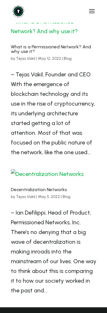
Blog (68, 58)
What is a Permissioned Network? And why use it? (51, 49)
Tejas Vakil (25, 58)
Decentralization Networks (39, 189)
